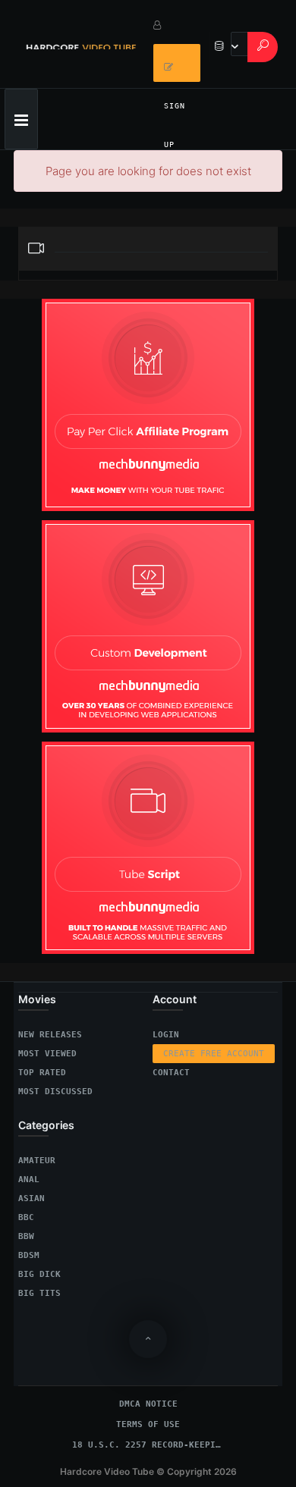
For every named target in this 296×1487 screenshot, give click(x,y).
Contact (171, 1073)
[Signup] (176, 63)
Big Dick (39, 1274)
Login (166, 1035)
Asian (31, 1198)
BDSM (28, 1255)
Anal (28, 1179)
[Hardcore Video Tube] (81, 44)
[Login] (176, 25)
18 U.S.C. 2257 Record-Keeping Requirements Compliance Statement (148, 1445)
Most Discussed (55, 1091)
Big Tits (39, 1293)
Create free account (213, 1054)
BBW (26, 1236)
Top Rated (42, 1073)
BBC (26, 1217)
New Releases (50, 1035)
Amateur (36, 1160)
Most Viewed (47, 1054)
